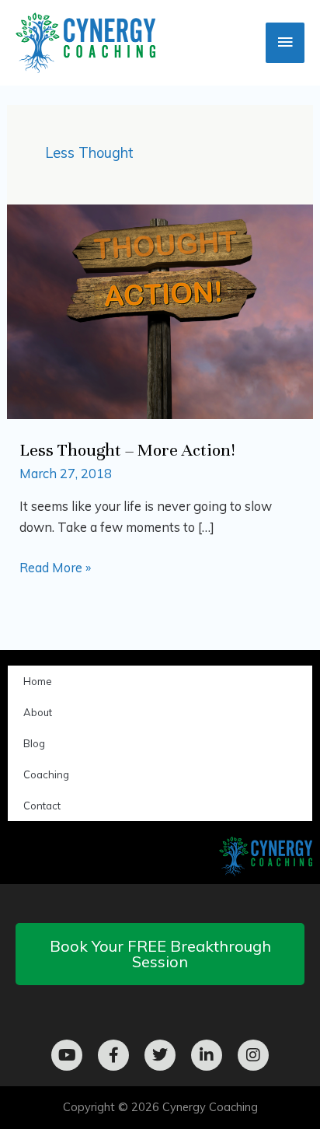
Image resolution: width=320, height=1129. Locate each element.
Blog (34, 743)
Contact (42, 805)
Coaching (46, 774)
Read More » (55, 566)
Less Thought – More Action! (127, 449)
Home (37, 681)
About (37, 712)
